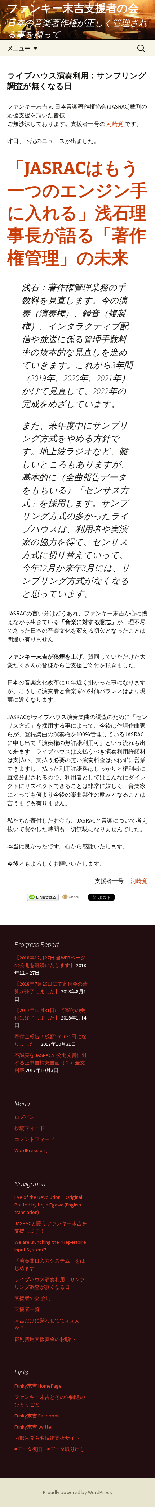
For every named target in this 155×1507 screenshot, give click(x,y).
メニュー (18, 48)
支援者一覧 (27, 1309)
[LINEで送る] (43, 898)
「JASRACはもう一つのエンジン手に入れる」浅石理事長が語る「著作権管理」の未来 (77, 213)
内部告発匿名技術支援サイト (47, 1438)
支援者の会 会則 (32, 1298)
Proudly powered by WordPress (77, 1492)
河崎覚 (115, 123)
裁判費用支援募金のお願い (44, 1339)
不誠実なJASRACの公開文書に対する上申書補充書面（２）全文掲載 (50, 1062)
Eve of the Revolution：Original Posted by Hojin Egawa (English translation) (48, 1204)
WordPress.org (30, 1150)
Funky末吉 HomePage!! (39, 1386)
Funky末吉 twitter (33, 1427)
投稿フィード (29, 1128)
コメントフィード (34, 1139)
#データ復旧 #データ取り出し (49, 1449)
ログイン (24, 1117)
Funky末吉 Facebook (37, 1415)
